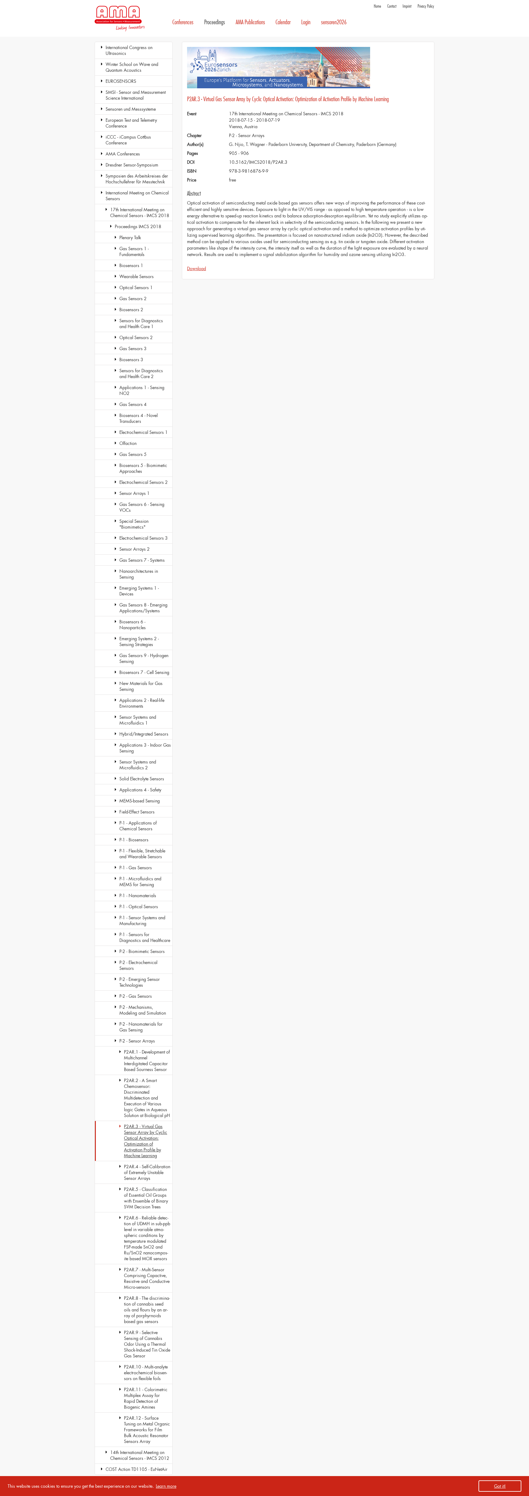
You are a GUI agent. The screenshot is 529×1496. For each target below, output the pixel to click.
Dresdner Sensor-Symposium (132, 165)
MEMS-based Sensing (139, 801)
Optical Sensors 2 (136, 337)
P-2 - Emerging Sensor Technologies (139, 982)
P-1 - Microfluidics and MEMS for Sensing (140, 881)
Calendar (283, 22)
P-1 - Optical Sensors (138, 906)
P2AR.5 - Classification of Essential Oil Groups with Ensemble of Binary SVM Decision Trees (146, 1198)
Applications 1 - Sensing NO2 (141, 390)
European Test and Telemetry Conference (131, 123)
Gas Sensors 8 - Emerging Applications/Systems (143, 608)
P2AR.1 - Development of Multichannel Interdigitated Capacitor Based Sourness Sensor (147, 1060)
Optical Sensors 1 (136, 287)
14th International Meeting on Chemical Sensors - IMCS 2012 (139, 1455)
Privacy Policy (426, 6)
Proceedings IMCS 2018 (138, 226)
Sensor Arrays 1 (134, 493)
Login (305, 22)
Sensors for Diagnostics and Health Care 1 (141, 323)
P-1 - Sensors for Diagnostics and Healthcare (144, 937)
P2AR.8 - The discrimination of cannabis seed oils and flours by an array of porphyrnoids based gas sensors (147, 1309)
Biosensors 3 (131, 359)
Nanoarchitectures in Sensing (138, 574)
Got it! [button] (500, 1486)
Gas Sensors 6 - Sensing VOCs (141, 507)
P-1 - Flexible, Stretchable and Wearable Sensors (142, 853)
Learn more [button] (166, 1486)
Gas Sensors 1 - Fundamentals (134, 251)
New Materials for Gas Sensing (141, 686)
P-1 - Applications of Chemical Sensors (138, 826)
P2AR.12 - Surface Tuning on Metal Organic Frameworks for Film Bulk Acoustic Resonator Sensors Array (147, 1429)
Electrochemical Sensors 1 (143, 432)
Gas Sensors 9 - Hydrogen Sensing (143, 658)
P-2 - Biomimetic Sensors (142, 951)
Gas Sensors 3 (133, 348)
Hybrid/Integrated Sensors (143, 734)
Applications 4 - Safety (140, 790)
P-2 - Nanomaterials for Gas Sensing (141, 1027)
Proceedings (214, 22)
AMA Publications (250, 22)
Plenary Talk (130, 237)
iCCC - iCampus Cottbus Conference (128, 140)
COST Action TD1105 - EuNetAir (136, 1469)
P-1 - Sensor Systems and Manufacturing (142, 920)
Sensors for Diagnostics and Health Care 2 (141, 373)
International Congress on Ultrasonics (129, 50)
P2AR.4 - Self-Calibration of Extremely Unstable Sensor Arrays (147, 1172)
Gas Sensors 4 (133, 404)
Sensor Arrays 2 (134, 549)
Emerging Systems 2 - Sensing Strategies (139, 641)
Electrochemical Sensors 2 (143, 482)
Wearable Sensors (136, 276)
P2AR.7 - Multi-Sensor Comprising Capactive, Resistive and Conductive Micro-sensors (147, 1278)
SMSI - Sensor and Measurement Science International (136, 95)
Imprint (407, 6)
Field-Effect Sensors (137, 812)
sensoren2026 (334, 22)
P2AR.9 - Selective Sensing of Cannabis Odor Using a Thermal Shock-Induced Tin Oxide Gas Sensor (147, 1344)
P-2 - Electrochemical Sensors (138, 965)
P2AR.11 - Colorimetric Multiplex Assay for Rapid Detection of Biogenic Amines (145, 1398)
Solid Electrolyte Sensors (141, 779)
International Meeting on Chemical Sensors (137, 195)
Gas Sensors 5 (133, 454)
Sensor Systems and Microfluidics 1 (137, 720)
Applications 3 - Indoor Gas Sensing (145, 748)
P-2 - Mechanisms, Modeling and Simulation (142, 1010)
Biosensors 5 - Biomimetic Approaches (143, 468)
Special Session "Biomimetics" (133, 524)
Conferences (182, 22)
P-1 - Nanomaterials (137, 895)
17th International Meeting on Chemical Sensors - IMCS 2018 (139, 212)
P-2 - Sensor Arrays (137, 1041)
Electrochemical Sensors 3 (143, 538)
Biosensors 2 (131, 309)
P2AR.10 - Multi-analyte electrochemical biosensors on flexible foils (146, 1372)
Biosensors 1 (131, 265)
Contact (391, 6)
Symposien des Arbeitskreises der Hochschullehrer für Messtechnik (137, 179)
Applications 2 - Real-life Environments (141, 703)
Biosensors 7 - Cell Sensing (144, 672)
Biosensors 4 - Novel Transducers (138, 418)
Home (377, 6)
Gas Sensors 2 (133, 298)
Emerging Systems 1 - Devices (139, 591)
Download (196, 268)
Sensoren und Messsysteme (131, 109)
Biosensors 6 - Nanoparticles (132, 624)
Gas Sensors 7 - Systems (142, 560)
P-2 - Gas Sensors (135, 996)
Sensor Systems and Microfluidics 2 (137, 765)
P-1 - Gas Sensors (135, 867)
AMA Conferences (123, 154)
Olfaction (128, 443)
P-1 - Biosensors (133, 840)
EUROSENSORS (121, 81)
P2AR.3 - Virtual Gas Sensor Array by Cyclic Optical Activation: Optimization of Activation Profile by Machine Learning (145, 1140)
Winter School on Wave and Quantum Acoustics (132, 67)
